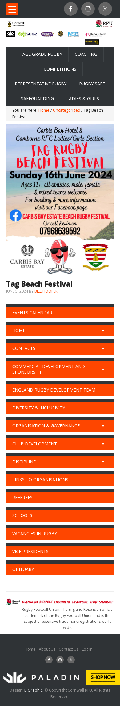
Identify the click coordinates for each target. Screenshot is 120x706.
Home (30, 649)
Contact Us (69, 649)
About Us (47, 649)
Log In (87, 649)
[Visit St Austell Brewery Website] (47, 36)
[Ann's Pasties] (61, 34)
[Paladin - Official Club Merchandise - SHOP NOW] (60, 683)
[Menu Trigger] (12, 9)
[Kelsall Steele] (95, 34)
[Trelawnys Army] (92, 42)
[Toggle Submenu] (103, 330)
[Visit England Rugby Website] (104, 26)
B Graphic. (34, 690)
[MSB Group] (73, 35)
